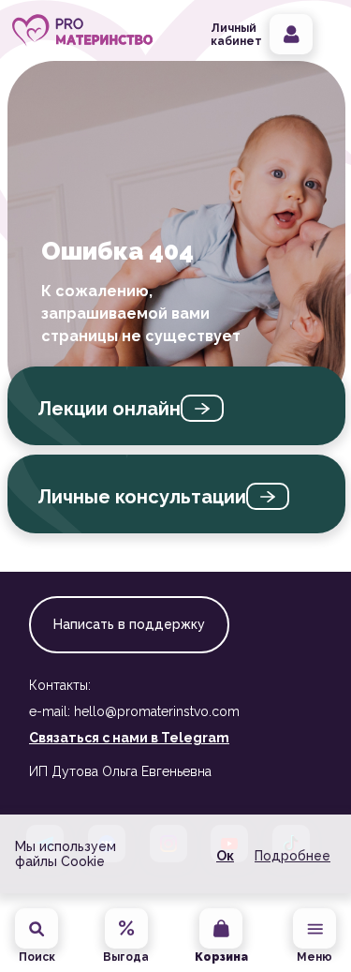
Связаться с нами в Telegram (129, 737)
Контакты (60, 685)
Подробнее (292, 855)
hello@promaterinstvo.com (157, 711)
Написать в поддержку (129, 624)
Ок (225, 855)
